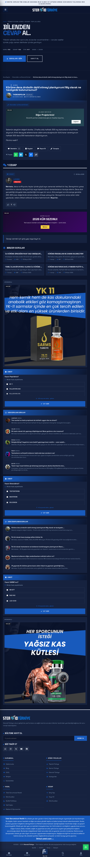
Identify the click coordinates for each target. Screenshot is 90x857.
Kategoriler (53, 777)
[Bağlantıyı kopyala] (36, 155)
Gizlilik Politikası (11, 801)
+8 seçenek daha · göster (46, 507)
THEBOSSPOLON (19, 95)
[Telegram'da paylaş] (21, 155)
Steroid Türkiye (54, 772)
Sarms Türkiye (54, 768)
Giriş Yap (52, 793)
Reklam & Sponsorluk (13, 809)
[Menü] (5, 9)
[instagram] (10, 749)
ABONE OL (80, 738)
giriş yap (25, 239)
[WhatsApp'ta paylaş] (16, 155)
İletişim (8, 777)
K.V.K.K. (41, 848)
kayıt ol (37, 239)
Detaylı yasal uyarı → (45, 838)
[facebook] (27, 749)
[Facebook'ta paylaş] (31, 155)
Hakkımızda (10, 764)
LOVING (17, 179)
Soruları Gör (15, 59)
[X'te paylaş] (26, 155)
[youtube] (21, 749)
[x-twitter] (16, 749)
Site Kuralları (10, 797)
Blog (7, 768)
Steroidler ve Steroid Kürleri (21, 77)
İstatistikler (10, 781)
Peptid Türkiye (54, 764)
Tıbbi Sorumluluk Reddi (14, 793)
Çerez (48, 848)
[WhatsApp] (85, 847)
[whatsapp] (5, 749)
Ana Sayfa (6, 77)
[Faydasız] (14, 204)
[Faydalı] (8, 204)
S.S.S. (7, 772)
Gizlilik (34, 848)
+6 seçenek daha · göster (46, 606)
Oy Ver (46, 404)
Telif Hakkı (9, 805)
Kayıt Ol (35, 59)
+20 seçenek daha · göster (46, 398)
